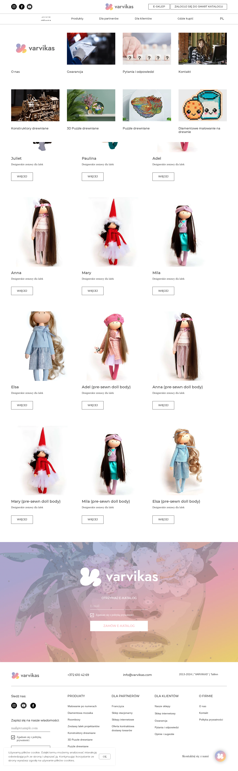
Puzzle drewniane (136, 128)
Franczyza (118, 706)
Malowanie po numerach (82, 706)
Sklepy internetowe (123, 719)
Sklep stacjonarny (122, 712)
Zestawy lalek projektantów (83, 726)
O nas (15, 72)
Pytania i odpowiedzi (138, 72)
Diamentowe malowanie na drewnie (199, 130)
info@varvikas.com (137, 675)
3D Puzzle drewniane (83, 128)
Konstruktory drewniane (30, 128)
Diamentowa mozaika (80, 712)
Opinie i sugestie (164, 734)
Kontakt (184, 72)
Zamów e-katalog (119, 626)
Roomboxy (74, 719)
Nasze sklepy (162, 706)
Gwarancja (75, 72)
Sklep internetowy (165, 713)
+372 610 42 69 (78, 675)
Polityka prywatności (211, 719)
